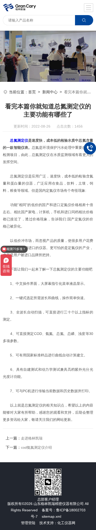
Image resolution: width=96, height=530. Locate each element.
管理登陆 (28, 523)
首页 (32, 92)
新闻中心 (50, 92)
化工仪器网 (66, 523)
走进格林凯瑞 (31, 438)
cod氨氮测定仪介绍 (36, 447)
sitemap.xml (51, 516)
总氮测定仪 (19, 140)
